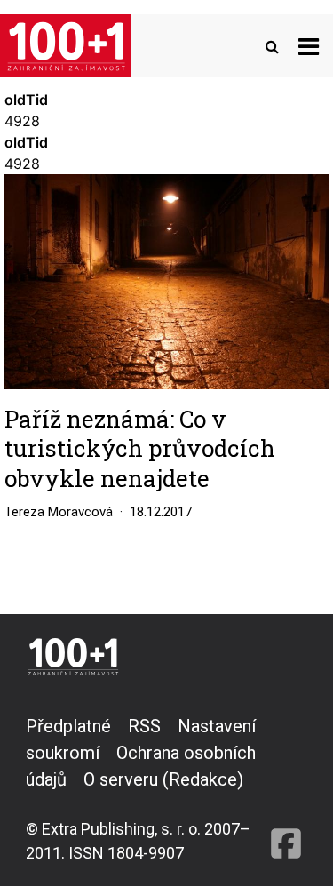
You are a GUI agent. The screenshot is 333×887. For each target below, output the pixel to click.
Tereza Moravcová (58, 512)
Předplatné (68, 726)
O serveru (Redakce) (163, 779)
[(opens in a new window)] (286, 789)
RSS (144, 726)
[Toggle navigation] (308, 46)
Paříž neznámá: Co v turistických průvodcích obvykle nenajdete (139, 448)
